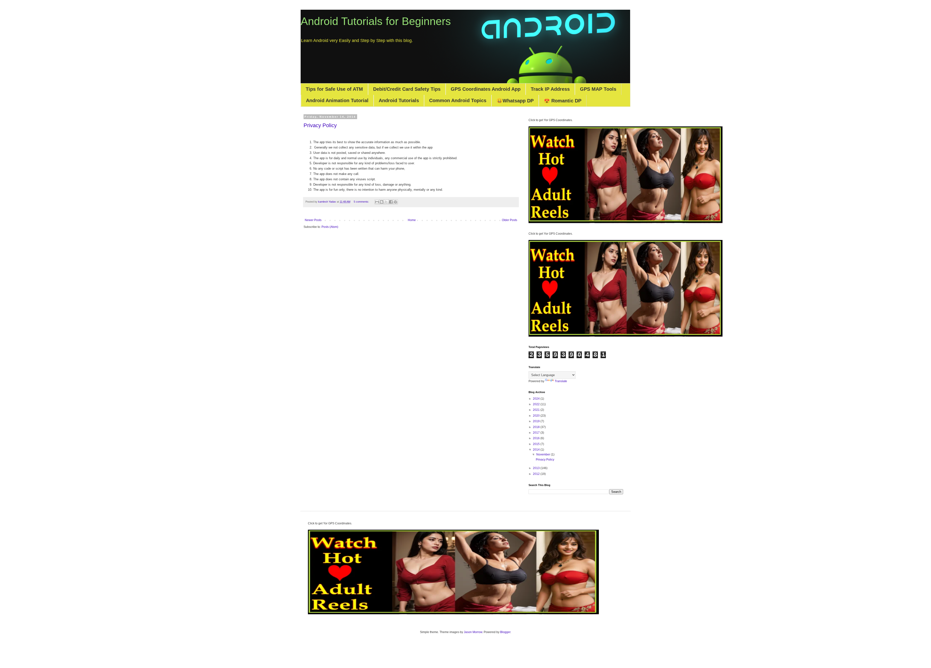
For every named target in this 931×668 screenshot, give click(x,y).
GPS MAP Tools (598, 89)
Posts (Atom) (329, 227)
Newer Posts (313, 220)
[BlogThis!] (381, 201)
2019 (536, 421)
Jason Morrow (473, 632)
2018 (536, 427)
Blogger (505, 632)
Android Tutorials (399, 100)
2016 (536, 438)
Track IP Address (550, 89)
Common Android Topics (457, 100)
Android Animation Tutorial (337, 100)
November (543, 454)
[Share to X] (386, 201)
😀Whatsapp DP (515, 100)
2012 (536, 474)
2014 (536, 449)
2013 (536, 468)
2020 (536, 415)
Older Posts (509, 220)
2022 (536, 404)
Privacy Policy (320, 125)
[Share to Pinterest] (395, 201)
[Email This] (377, 201)
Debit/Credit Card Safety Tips (407, 89)
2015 (536, 444)
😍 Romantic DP (562, 100)
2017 (536, 432)
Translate (561, 381)
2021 (536, 410)
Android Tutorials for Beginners (376, 21)
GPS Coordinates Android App (486, 89)
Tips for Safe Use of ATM (334, 89)
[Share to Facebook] (390, 201)
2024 (536, 398)
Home (412, 220)
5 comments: (362, 201)
